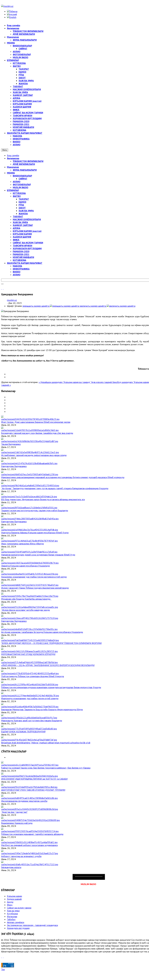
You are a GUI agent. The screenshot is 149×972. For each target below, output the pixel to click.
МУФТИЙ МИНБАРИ (23, 257)
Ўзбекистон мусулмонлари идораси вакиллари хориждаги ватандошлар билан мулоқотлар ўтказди (51, 687)
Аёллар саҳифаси (15, 922)
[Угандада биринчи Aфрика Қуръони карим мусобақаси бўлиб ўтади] (29, 529)
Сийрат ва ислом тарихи (19, 907)
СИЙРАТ (23, 178)
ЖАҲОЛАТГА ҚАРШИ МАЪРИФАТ (24, 263)
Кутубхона (12, 913)
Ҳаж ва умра (13, 910)
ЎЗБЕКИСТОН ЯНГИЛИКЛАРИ (28, 161)
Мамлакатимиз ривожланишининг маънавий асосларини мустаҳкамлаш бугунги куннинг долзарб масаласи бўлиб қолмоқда (62, 477)
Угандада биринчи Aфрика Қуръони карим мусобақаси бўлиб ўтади (35, 532)
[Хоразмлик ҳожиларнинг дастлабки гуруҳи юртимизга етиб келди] (29, 573)
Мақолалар (13, 167)
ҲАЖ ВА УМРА (26, 210)
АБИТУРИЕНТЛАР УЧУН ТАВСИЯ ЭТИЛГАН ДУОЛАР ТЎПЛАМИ (33, 789)
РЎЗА (21, 204)
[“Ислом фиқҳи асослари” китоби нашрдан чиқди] (29, 607)
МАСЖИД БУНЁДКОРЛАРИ (27, 219)
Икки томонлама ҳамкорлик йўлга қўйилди (22, 543)
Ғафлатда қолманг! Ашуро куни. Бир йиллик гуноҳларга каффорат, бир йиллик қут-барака (45, 767)
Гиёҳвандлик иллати (11, 867)
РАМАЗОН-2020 (21, 251)
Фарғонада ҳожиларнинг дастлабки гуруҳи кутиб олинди (29, 698)
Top (3, 969)
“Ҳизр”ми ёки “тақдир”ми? (14, 812)
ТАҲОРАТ (24, 199)
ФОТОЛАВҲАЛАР (22, 184)
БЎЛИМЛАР (13, 190)
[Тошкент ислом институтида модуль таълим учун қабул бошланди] (29, 507)
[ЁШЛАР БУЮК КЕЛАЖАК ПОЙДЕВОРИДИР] (29, 728)
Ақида (10, 901)
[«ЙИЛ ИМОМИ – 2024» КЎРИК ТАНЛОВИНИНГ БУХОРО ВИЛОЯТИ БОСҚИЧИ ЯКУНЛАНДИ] (29, 662)
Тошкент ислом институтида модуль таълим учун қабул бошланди (34, 510)
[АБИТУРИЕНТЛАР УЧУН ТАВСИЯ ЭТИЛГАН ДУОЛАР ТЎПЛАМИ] (29, 787)
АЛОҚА (16, 228)
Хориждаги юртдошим (18, 928)
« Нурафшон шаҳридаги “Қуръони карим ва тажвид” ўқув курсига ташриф (75, 382)
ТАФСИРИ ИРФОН (22, 245)
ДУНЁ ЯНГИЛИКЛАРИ (24, 164)
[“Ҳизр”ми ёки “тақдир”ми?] (29, 809)
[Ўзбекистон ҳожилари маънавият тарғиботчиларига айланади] (29, 831)
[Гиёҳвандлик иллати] (29, 864)
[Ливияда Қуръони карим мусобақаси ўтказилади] (29, 562)
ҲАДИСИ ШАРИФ (22, 236)
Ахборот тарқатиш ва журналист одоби (21, 856)
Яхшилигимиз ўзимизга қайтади (16, 823)
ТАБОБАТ (18, 216)
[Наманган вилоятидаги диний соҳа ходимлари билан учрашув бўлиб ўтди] (29, 551)
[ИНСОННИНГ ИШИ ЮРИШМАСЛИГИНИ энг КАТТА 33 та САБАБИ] (29, 775)
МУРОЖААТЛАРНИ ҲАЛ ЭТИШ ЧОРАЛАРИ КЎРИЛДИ (28, 654)
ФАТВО (17, 196)
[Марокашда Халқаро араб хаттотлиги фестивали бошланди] (29, 717)
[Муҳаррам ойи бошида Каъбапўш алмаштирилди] (29, 596)
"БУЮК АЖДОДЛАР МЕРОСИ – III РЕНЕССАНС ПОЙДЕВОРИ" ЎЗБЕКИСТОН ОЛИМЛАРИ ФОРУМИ (51, 643)
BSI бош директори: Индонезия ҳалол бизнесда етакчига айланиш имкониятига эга (43, 499)
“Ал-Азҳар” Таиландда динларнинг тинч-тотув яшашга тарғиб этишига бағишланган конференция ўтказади (54, 488)
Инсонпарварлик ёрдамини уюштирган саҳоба (24, 800)
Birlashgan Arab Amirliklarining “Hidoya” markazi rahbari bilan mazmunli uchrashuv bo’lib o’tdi (45, 742)
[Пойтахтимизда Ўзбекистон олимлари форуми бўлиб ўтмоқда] (30, 673)
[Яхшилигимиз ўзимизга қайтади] (30, 820)
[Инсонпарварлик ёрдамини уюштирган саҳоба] (29, 798)
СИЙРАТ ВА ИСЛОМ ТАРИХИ (28, 242)
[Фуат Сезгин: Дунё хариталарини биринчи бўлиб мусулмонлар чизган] (30, 419)
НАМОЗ (22, 201)
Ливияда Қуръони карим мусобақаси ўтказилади (25, 565)
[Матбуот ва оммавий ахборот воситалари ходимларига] (29, 842)
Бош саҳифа (13, 155)
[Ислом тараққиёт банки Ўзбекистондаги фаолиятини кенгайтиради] (29, 584)
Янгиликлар (13, 158)
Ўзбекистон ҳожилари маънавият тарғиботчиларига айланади (32, 834)
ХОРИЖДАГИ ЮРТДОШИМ (27, 248)
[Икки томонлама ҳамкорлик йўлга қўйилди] (29, 540)
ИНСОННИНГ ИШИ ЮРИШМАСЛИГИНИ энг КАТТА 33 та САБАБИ (34, 778)
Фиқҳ (9, 904)
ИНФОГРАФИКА (21, 268)
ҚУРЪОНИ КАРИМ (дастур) (27, 231)
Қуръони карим (14, 896)
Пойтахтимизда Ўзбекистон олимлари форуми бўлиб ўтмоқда (32, 676)
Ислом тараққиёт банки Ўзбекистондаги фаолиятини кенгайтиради (35, 587)
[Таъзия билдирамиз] (29, 441)
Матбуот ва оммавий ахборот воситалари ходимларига (29, 845)
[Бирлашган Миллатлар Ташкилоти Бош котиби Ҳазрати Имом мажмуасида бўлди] (29, 706)
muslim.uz (12, 300)
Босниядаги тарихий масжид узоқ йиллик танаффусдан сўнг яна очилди (37, 433)
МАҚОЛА (17, 265)
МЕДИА (11, 172)
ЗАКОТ (22, 207)
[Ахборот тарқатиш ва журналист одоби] (29, 853)
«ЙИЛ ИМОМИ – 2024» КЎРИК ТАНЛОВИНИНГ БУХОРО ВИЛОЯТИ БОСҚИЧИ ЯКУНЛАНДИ (47, 665)
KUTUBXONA (19, 260)
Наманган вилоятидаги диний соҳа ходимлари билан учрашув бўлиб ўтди (38, 554)
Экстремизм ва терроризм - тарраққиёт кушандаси (32, 925)
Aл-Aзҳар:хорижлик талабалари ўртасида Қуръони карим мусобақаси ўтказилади (42, 632)
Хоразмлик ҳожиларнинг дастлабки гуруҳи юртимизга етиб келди (34, 576)
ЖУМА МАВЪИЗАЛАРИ (25, 169)
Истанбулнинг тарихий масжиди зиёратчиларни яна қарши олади (33, 455)
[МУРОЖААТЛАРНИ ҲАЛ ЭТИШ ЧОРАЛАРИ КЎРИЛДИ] (29, 651)
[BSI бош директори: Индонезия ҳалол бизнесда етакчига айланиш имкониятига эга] (29, 496)
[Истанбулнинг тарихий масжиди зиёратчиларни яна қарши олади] (30, 452)
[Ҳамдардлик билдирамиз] (29, 463)
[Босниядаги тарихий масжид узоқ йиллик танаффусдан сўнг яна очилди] (29, 430)
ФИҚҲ (16, 239)
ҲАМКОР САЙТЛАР (23, 225)
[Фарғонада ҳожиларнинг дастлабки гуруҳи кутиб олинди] (30, 695)
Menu (4, 150)
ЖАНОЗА (23, 213)
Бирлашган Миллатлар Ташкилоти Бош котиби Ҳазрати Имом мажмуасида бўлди (42, 709)
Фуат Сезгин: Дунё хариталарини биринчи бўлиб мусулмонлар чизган (35, 422)
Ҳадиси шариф (14, 899)
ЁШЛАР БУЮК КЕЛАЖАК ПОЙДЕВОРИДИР (23, 731)
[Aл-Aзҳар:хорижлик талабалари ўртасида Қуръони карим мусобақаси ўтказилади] (29, 629)
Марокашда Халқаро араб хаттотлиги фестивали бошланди (31, 720)
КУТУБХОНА (19, 193)
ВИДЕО (16, 271)
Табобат (11, 919)
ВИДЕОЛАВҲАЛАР (22, 175)
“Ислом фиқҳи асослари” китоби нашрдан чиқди (25, 609)
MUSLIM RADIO (20, 187)
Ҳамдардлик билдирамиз (14, 466)
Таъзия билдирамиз (11, 444)
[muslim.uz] (7, 6)
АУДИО (16, 181)
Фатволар (12, 916)
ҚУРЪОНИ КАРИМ (22, 233)
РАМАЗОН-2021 (21, 254)
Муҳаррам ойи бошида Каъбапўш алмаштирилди (26, 598)
